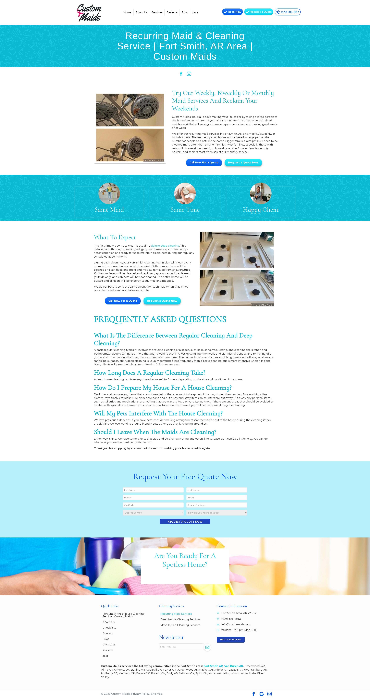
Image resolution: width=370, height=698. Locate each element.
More (195, 12)
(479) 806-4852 (231, 618)
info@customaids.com (235, 624)
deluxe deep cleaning (165, 245)
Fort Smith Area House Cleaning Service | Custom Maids (124, 615)
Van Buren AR (233, 666)
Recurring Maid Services (176, 613)
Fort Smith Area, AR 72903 (238, 613)
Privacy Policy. (140, 693)
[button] (207, 647)
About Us (142, 12)
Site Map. (157, 693)
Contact (108, 633)
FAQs (106, 639)
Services (157, 12)
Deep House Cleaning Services (180, 619)
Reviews (172, 12)
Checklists (109, 627)
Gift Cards (109, 644)
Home (127, 12)
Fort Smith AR (213, 666)
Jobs (185, 12)
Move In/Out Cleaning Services (180, 625)
